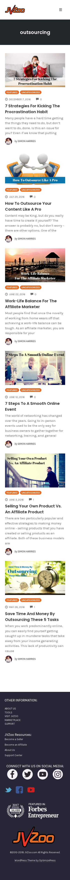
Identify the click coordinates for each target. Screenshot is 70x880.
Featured (12, 92)
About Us (10, 750)
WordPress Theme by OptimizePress (35, 860)
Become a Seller (14, 739)
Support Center (13, 755)
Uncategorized (31, 92)
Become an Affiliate (16, 744)
